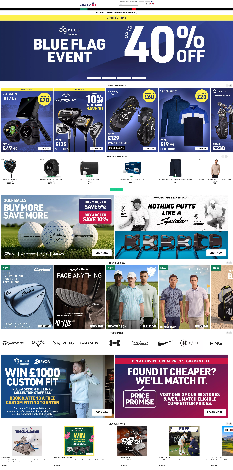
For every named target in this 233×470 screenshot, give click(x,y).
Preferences (111, 240)
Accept (121, 240)
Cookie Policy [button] (123, 235)
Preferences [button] (118, 237)
